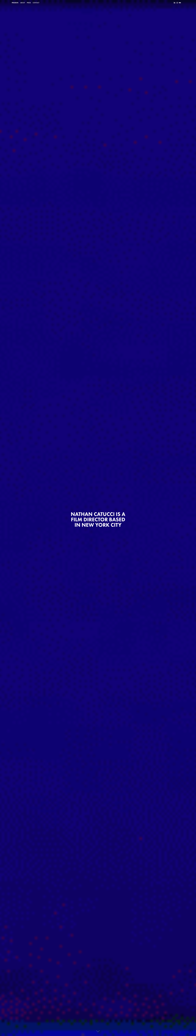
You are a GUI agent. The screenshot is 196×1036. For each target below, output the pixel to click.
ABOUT (22, 3)
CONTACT (36, 3)
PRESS (29, 3)
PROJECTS (15, 3)
